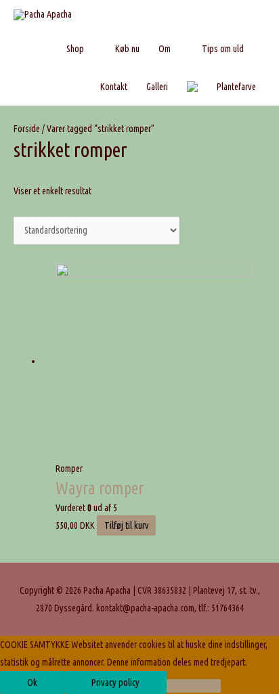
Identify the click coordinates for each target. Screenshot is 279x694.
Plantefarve (236, 86)
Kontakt (113, 86)
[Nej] (194, 686)
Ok (32, 682)
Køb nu (127, 48)
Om (164, 48)
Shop (75, 48)
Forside (27, 128)
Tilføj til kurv (126, 525)
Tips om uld (223, 48)
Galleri (157, 86)
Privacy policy (115, 682)
